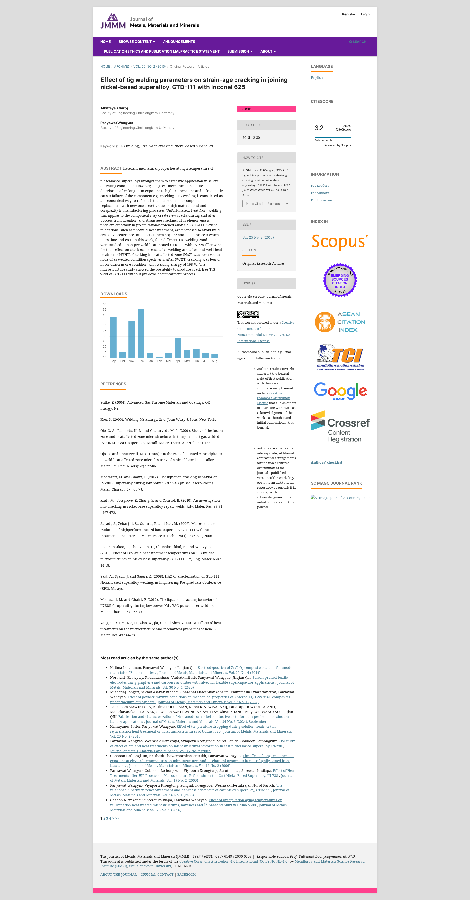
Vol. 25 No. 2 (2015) (149, 66)
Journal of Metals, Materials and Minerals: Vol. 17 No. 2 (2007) (160, 751)
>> (117, 818)
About (266, 51)
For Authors (320, 193)
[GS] (340, 401)
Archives (122, 66)
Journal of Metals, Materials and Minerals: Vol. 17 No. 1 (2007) (208, 702)
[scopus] (340, 250)
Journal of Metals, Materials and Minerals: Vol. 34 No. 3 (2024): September (206, 721)
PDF (247, 109)
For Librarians (321, 200)
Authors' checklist (326, 462)
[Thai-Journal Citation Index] (340, 373)
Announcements (179, 41)
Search (359, 42)
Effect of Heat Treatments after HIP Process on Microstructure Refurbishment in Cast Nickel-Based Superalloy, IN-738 (202, 773)
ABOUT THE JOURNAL (118, 874)
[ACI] (340, 335)
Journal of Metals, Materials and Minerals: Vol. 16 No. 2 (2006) (179, 765)
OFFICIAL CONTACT (157, 874)
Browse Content (135, 41)
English (317, 77)
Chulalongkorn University (150, 866)
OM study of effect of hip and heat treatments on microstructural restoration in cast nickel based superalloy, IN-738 (202, 743)
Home (105, 41)
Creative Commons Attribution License (273, 398)
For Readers (320, 185)
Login (365, 14)
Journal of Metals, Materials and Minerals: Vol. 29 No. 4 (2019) (209, 672)
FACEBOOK (186, 874)
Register (348, 14)
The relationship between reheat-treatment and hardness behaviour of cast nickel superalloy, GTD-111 (196, 787)
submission (238, 51)
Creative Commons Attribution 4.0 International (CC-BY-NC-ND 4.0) (234, 861)
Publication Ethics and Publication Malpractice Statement (162, 51)
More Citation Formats (263, 204)
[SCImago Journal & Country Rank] (340, 497)
